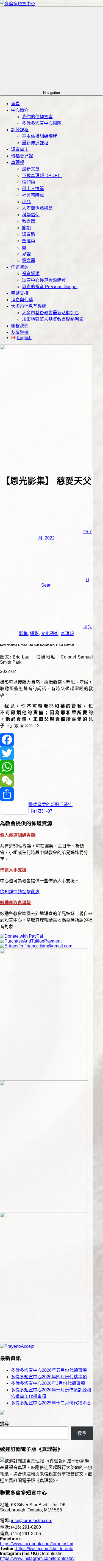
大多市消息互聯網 (28, 306)
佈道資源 (20, 267)
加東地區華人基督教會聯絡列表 (52, 319)
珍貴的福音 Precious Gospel (49, 286)
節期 (26, 227)
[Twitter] (46, 753)
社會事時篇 (33, 195)
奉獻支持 (20, 293)
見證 (26, 254)
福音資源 (31, 273)
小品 (26, 201)
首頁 (15, 103)
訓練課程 (20, 129)
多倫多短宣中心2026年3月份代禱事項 (48, 1383)
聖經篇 (28, 241)
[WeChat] (46, 780)
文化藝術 (50, 633)
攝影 (34, 633)
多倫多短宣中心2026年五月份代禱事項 (49, 1370)
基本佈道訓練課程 (39, 136)
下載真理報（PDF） (42, 175)
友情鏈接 (20, 332)
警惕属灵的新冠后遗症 (51, 804)
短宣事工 (20, 149)
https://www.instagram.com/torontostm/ (37, 1558)
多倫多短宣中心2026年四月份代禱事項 (49, 1376)
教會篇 (28, 221)
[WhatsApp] (46, 767)
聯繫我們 (20, 326)
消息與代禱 (22, 299)
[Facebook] (46, 739)
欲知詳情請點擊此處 (20, 891)
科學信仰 (31, 214)
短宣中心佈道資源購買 (44, 280)
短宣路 (28, 234)
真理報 (17, 162)
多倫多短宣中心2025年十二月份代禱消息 (51, 1403)
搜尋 (4, 1423)
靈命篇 (28, 260)
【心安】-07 (40, 811)
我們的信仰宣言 (37, 116)
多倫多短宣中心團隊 (42, 123)
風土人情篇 (33, 188)
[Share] (46, 794)
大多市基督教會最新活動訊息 (50, 312)
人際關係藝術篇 (37, 208)
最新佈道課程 (35, 143)
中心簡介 (20, 110)
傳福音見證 (22, 156)
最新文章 (31, 169)
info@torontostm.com (31, 1520)
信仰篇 (28, 182)
